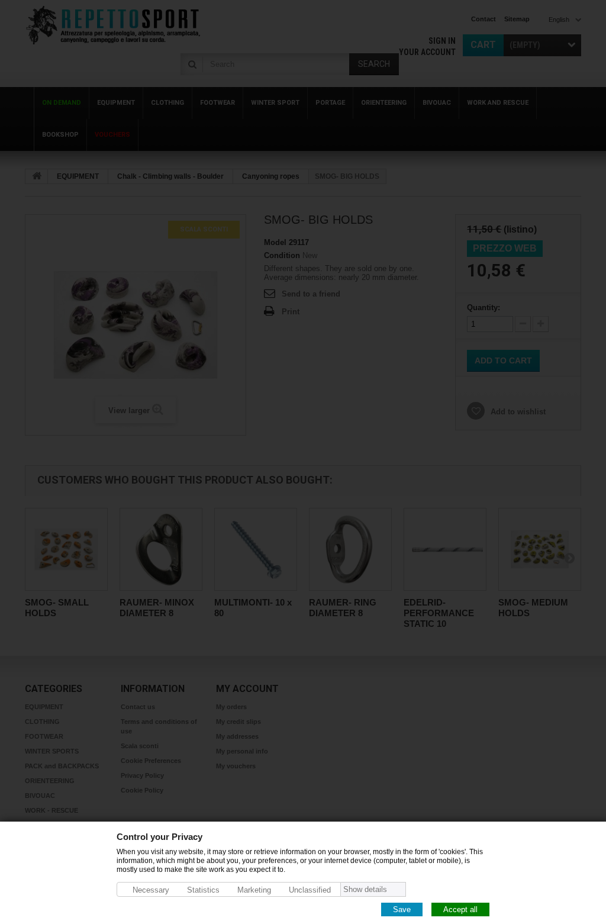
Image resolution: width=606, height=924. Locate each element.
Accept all (460, 908)
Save (402, 908)
